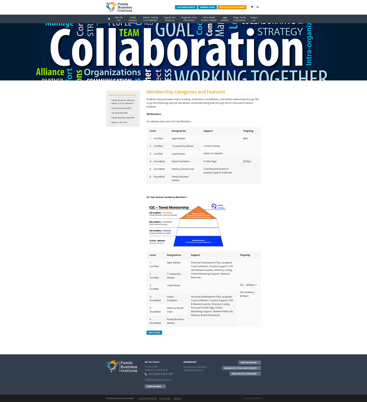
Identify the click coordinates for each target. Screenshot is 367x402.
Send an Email (154, 386)
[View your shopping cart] (252, 8)
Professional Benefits (121, 108)
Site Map (177, 398)
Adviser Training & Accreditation (150, 18)
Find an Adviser (248, 362)
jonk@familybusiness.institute (158, 379)
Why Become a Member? (195, 366)
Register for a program (232, 7)
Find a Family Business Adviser (209, 18)
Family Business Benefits (123, 117)
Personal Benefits (119, 113)
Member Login (207, 7)
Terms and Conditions (147, 398)
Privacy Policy (165, 398)
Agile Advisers (225, 18)
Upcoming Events (186, 7)
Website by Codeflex (252, 398)
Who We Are (119, 18)
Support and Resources (169, 18)
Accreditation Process (194, 369)
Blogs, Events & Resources (239, 18)
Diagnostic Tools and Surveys (189, 18)
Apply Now (154, 332)
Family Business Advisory (133, 19)
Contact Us (253, 18)
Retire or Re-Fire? (119, 122)
